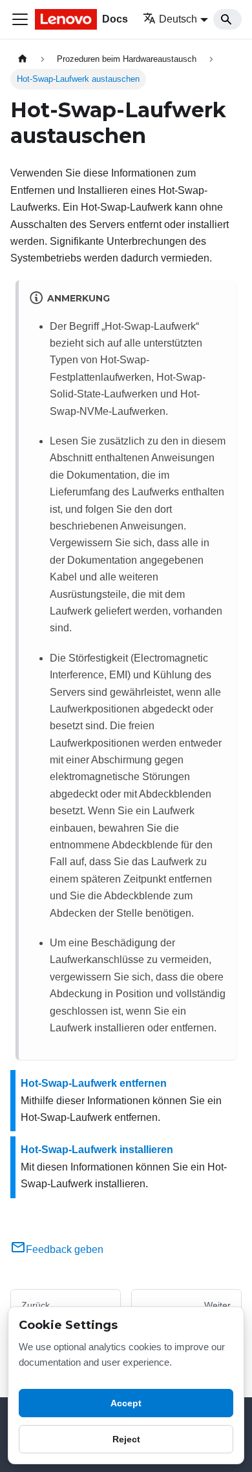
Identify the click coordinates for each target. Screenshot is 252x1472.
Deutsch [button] (178, 19)
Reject (126, 1439)
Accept (126, 1403)
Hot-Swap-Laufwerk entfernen (94, 1083)
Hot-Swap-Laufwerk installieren (97, 1149)
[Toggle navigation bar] (20, 19)
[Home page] (22, 59)
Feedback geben (64, 1249)
